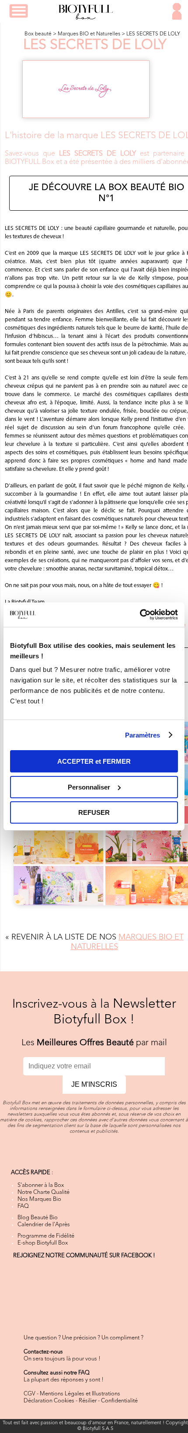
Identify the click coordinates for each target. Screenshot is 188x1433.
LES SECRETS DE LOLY (153, 34)
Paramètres (142, 735)
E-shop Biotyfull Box (42, 1243)
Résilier (88, 1401)
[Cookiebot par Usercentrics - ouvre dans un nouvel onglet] (139, 614)
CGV (29, 1394)
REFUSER (94, 812)
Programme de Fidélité (45, 1236)
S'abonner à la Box (40, 1185)
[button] (18, 10)
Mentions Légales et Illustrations (80, 1394)
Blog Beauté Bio (37, 1218)
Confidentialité (119, 1401)
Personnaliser (89, 787)
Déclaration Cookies (49, 1401)
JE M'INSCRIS (94, 1084)
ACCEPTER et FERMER (94, 761)
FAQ (23, 1206)
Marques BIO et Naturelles (89, 34)
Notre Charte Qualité (43, 1192)
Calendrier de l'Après (43, 1225)
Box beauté (38, 34)
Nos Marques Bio (39, 1199)
